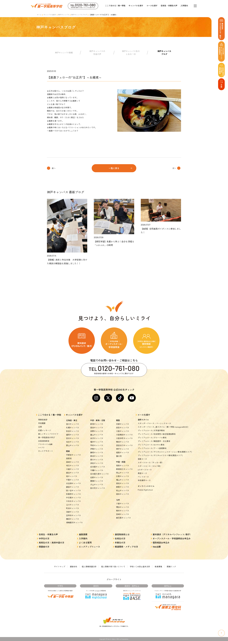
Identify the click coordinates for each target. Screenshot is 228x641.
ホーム (39, 14)
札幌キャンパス (72, 427)
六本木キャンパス (73, 501)
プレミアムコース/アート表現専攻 (152, 448)
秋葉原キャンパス (73, 494)
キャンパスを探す (136, 5)
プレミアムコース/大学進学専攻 (151, 430)
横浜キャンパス (72, 519)
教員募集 (158, 566)
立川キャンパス (72, 504)
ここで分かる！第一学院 (115, 5)
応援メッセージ (44, 430)
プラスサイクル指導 (45, 444)
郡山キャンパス (72, 445)
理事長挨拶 (42, 419)
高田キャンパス (96, 427)
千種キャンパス (96, 470)
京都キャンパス (122, 424)
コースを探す (152, 5)
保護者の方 (44, 546)
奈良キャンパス (122, 427)
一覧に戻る (114, 168)
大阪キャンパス (122, 431)
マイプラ (41, 447)
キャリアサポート (45, 451)
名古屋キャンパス (97, 466)
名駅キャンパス (96, 477)
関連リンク (171, 566)
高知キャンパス (122, 494)
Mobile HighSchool (145, 489)
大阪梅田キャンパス (124, 434)
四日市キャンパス (97, 488)
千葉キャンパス (72, 479)
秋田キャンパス (72, 431)
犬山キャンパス (96, 484)
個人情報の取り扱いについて (113, 566)
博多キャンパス (122, 507)
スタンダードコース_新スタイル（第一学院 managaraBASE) (163, 427)
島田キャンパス (96, 456)
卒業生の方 (120, 542)
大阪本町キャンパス (124, 438)
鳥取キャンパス (122, 465)
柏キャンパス (71, 476)
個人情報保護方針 (89, 566)
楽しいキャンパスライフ (48, 434)
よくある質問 (85, 542)
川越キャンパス (72, 469)
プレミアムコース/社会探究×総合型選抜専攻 (157, 434)
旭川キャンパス (72, 424)
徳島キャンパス (122, 487)
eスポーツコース (145, 469)
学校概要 (42, 423)
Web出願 (157, 546)
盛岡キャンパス (72, 434)
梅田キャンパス (122, 441)
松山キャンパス (122, 490)
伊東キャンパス (96, 449)
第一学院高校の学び (46, 437)
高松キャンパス (122, 483)
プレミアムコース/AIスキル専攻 (151, 444)
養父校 (119, 456)
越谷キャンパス (72, 472)
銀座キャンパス (72, 487)
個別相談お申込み (161, 542)
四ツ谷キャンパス (73, 490)
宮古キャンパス (72, 438)
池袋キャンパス (72, 511)
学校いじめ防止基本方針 (140, 566)
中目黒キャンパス (73, 497)
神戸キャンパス (63, 14)
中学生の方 (44, 538)
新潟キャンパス (96, 424)
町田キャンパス (72, 508)
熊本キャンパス (122, 510)
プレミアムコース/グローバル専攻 (152, 437)
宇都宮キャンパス (73, 454)
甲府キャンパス (96, 445)
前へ (54, 168)
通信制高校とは (122, 534)
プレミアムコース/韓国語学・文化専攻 (154, 441)
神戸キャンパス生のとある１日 (131, 53)
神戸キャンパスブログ (79, 14)
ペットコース (143, 476)
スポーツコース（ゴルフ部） (150, 466)
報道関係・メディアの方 (126, 546)
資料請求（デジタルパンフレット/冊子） (172, 534)
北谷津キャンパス (73, 483)
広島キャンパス (122, 476)
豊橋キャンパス (96, 481)
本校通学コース (144, 480)
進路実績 (83, 534)
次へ (174, 168)
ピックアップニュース (89, 546)
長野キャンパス (96, 431)
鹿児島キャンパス (123, 517)
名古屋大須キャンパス (99, 473)
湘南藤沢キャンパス (74, 522)
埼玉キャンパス (72, 465)
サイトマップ (59, 566)
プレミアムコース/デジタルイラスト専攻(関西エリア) (160, 455)
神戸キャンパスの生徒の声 (97, 53)
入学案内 (184, 5)
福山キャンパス (122, 479)
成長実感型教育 (43, 441)
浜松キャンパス (96, 463)
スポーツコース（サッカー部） (151, 462)
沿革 (40, 426)
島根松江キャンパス (124, 469)
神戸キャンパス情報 (64, 52)
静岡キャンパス (96, 452)
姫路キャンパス (122, 452)
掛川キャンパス (96, 459)
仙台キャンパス (72, 441)
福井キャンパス (96, 441)
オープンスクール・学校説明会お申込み (172, 538)
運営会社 (73, 566)
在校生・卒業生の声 (169, 5)
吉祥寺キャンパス (73, 515)
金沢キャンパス (96, 438)
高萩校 (69, 458)
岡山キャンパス (122, 472)
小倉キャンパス (122, 503)
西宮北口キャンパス (124, 445)
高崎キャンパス (72, 462)
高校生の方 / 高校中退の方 (51, 542)
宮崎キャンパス (122, 514)
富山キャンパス (96, 434)
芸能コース (142, 459)
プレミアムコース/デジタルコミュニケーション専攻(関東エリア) (165, 451)
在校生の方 (120, 538)
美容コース (142, 473)
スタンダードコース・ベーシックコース (154, 423)
